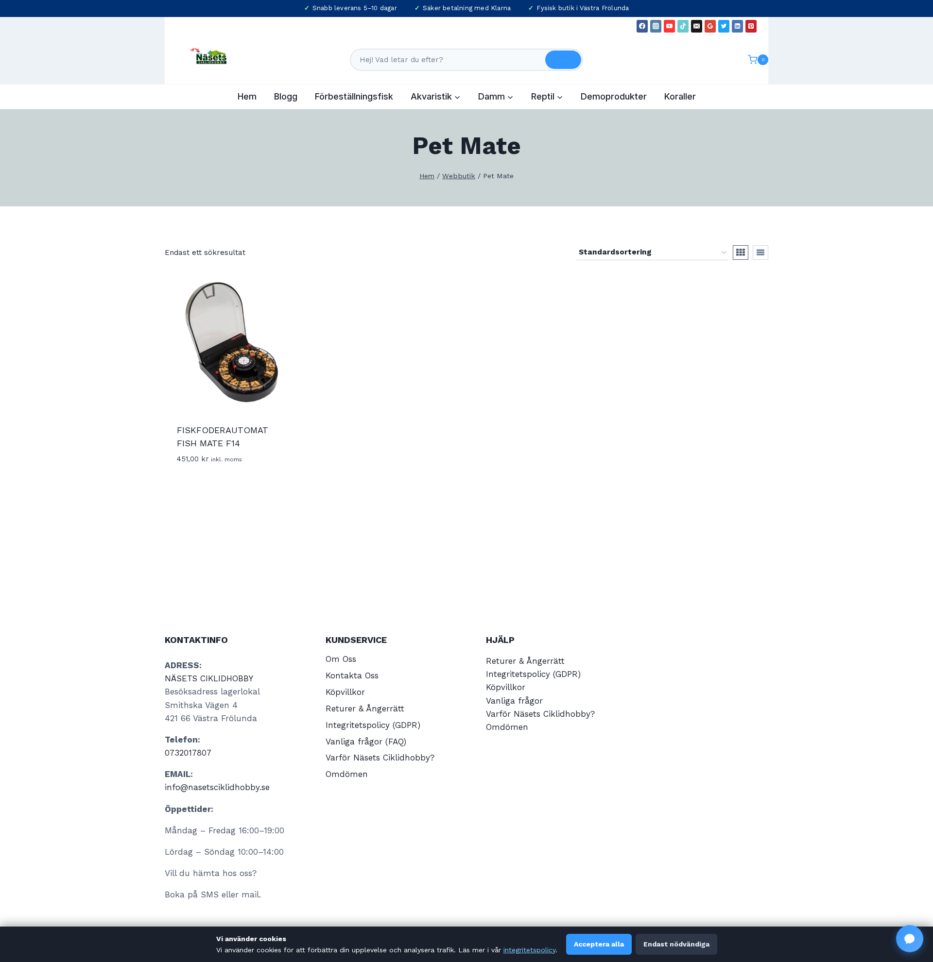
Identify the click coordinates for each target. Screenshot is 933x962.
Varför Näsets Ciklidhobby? (380, 757)
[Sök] (563, 60)
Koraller (680, 96)
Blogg (285, 96)
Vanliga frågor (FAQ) (366, 741)
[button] (909, 938)
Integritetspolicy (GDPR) (373, 725)
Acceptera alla (599, 944)
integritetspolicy (529, 950)
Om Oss (341, 659)
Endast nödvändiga (676, 944)
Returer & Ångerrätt (365, 708)
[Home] (426, 176)
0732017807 (188, 753)
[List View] (760, 252)
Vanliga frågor (514, 701)
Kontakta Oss (352, 675)
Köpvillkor (345, 692)
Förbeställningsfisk (354, 96)
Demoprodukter (614, 96)
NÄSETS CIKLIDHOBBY (209, 678)
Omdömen (347, 774)
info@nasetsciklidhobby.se (217, 787)
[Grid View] (740, 252)
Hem (247, 96)
